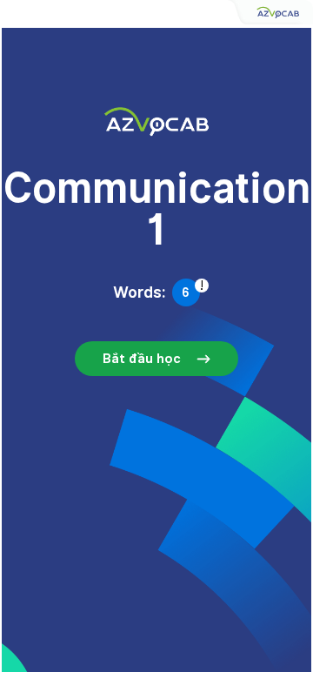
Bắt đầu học (142, 358)
